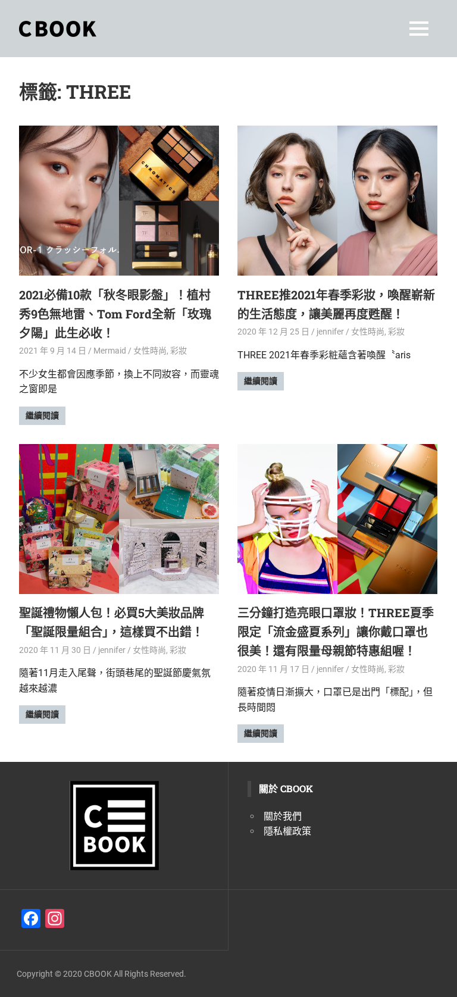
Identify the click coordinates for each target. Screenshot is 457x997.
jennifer (330, 331)
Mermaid (109, 350)
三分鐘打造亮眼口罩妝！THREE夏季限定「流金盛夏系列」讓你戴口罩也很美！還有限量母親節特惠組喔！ (335, 631)
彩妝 (178, 350)
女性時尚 (150, 350)
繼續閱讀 (42, 415)
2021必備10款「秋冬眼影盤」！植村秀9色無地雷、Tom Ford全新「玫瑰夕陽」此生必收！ (115, 313)
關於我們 (283, 816)
